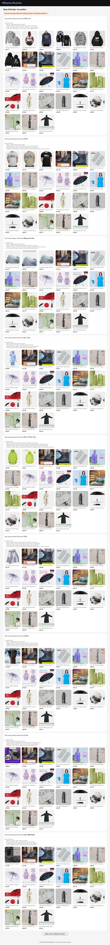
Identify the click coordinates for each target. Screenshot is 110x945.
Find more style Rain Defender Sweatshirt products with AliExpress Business (25, 13)
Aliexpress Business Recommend (63, 942)
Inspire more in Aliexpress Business (55, 934)
